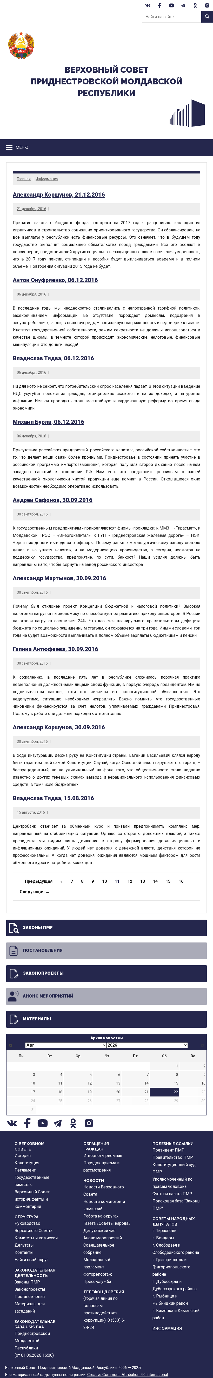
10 (104, 881)
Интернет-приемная (102, 1155)
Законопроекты (43, 973)
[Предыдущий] (11, 1045)
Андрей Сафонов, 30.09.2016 (52, 500)
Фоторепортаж (97, 1274)
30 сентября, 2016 (32, 514)
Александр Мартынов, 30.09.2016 (59, 578)
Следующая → (35, 891)
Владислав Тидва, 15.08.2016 (53, 798)
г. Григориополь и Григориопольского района (171, 1267)
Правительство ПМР (172, 1157)
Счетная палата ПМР (172, 1193)
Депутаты (24, 1245)
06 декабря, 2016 (31, 294)
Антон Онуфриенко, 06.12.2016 (55, 280)
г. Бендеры (163, 1237)
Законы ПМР (38, 927)
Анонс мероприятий (48, 996)
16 (181, 881)
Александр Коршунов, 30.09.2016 (59, 727)
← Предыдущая (36, 881)
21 (146, 1092)
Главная (24, 179)
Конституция (27, 1162)
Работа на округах (100, 1216)
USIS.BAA (35, 1327)
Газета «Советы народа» (106, 1223)
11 (60, 1083)
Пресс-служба (97, 1281)
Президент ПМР (168, 1150)
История (23, 1155)
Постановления (43, 950)
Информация (47, 179)
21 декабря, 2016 (31, 209)
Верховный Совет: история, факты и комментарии (32, 1199)
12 (130, 881)
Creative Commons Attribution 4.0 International (127, 1374)
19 (90, 1092)
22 (176, 1092)
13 (142, 881)
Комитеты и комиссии (36, 1237)
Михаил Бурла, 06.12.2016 (48, 422)
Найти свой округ (31, 1259)
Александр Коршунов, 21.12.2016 (59, 194)
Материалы (37, 1018)
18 (60, 1092)
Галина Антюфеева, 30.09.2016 (55, 649)
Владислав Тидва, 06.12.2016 (53, 358)
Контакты (24, 1252)
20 (118, 1092)
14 (155, 881)
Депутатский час (99, 1230)
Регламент (25, 1170)
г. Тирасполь (164, 1230)
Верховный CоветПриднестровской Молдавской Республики (106, 81)
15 (168, 881)
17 (33, 1092)
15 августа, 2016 (31, 812)
